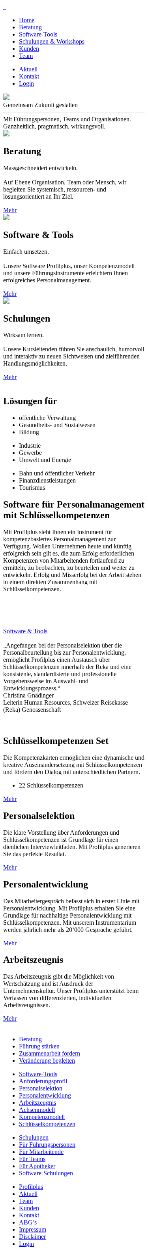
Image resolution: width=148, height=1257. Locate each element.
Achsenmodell (37, 1109)
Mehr (10, 210)
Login (26, 83)
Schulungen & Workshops (51, 41)
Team (26, 55)
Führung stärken (39, 1046)
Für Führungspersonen (47, 1144)
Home (26, 20)
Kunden (29, 48)
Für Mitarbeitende (41, 1151)
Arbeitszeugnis (37, 1102)
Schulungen (34, 1137)
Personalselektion (40, 1088)
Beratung (30, 27)
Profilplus (31, 1186)
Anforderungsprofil (43, 1081)
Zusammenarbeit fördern (49, 1053)
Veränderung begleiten (47, 1060)
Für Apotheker (37, 1166)
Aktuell (28, 69)
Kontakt (29, 76)
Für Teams (32, 1158)
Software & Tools (25, 631)
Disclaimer (32, 1236)
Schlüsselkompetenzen (47, 1124)
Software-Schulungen (46, 1173)
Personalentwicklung (45, 1095)
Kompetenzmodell (42, 1116)
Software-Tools (38, 34)
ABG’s (28, 1222)
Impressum (32, 1229)
